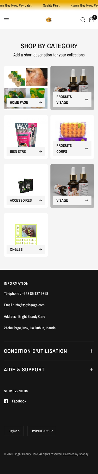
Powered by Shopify (75, 454)
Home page (19, 102)
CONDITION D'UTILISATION (35, 350)
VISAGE (62, 200)
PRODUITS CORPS (64, 148)
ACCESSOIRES (21, 200)
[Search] (83, 20)
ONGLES (16, 249)
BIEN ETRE (18, 151)
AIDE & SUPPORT (24, 369)
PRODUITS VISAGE (64, 99)
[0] (90, 20)
